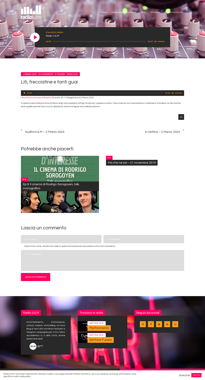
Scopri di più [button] (184, 375)
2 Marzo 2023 (30, 74)
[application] (105, 41)
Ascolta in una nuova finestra (36, 97)
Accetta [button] (196, 375)
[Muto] (155, 41)
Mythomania (99, 328)
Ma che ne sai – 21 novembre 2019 (132, 162)
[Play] (35, 37)
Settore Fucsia (100, 340)
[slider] (161, 41)
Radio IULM (72, 74)
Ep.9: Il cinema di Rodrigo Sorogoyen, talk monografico (51, 186)
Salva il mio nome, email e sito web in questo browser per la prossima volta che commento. (70, 246)
